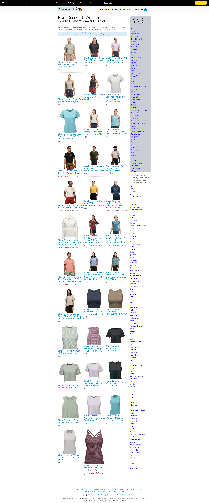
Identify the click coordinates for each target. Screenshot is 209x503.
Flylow (133, 63)
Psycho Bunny (134, 371)
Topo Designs (135, 168)
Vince (131, 461)
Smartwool (133, 418)
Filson (132, 252)
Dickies (132, 241)
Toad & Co (134, 166)
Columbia (134, 50)
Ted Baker (133, 431)
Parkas (109, 491)
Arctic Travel (134, 489)
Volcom (132, 466)
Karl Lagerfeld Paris (136, 286)
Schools (126, 489)
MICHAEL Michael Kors (139, 110)
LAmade (134, 81)
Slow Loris (134, 152)
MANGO (134, 105)
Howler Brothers (135, 276)
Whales (141, 489)
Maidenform (135, 100)
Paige (131, 344)
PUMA (132, 373)
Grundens (133, 268)
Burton (133, 42)
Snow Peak (133, 421)
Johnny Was (135, 76)
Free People (135, 65)
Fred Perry (133, 263)
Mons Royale (134, 323)
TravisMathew (134, 450)
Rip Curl (132, 395)
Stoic (133, 158)
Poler (131, 363)
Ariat (132, 28)
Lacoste (132, 300)
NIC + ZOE (134, 129)
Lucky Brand (135, 94)
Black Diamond (136, 39)
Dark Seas (133, 239)
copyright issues (109, 495)
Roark (132, 397)
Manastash (133, 315)
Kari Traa (134, 79)
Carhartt (134, 47)
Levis (131, 302)
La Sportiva (135, 84)
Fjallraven (134, 60)
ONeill (132, 336)
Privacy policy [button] (108, 3)
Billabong (134, 36)
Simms (132, 413)
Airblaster (133, 191)
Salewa (132, 402)
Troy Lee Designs (135, 453)
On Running (134, 334)
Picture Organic (135, 355)
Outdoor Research (137, 131)
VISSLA (132, 463)
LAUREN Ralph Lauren (138, 86)
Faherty (132, 249)
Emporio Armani (135, 244)
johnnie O (133, 284)
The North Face (136, 163)
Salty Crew (133, 405)
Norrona (132, 331)
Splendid (134, 155)
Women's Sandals (90, 491)
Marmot (134, 108)
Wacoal (133, 171)
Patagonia (134, 137)
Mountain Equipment (138, 121)
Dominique (135, 55)
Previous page (87, 33)
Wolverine (133, 468)
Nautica (134, 126)
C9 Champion (134, 220)
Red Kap (132, 384)
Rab (132, 142)
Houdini (132, 273)
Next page (99, 33)
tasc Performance (136, 429)
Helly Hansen (135, 73)
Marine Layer (134, 318)
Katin (131, 289)
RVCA (131, 400)
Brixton (132, 215)
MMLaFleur (135, 115)
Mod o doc (135, 118)
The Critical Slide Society (138, 434)
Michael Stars (135, 113)
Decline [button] (191, 3)
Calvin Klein (135, 44)
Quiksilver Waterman (137, 376)
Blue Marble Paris (136, 210)
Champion (133, 231)
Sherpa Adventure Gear (138, 410)
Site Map (67, 489)
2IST (131, 186)
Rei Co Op (133, 387)
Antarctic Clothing (117, 489)
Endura (132, 247)
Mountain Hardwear (138, 123)
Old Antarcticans (83, 489)
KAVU (131, 292)
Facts (91, 489)
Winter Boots (101, 491)
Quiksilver (133, 379)
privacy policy (120, 495)
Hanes (133, 68)
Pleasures (133, 358)
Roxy (132, 147)
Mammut (134, 102)
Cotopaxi (134, 52)
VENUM (132, 458)
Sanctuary (134, 150)
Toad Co (132, 442)
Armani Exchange (136, 197)
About (100, 495)
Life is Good (135, 89)
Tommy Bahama (135, 445)
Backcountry (135, 34)
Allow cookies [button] (201, 3)
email (128, 495)
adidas (133, 26)
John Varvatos (134, 281)
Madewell (134, 97)
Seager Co (133, 408)
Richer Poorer (134, 392)
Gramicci (133, 265)
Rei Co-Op (134, 145)
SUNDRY (134, 160)
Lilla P (133, 92)
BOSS (131, 212)
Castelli (132, 228)
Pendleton (133, 352)
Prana (133, 139)
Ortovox (132, 339)
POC (131, 360)
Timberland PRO (135, 439)
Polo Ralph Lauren (136, 365)
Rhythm (132, 389)
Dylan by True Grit (137, 57)
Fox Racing (133, 260)
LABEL (132, 297)
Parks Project (135, 134)
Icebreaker (133, 278)
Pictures (74, 489)
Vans (131, 455)
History (96, 489)
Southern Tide (134, 424)
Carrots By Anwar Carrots (138, 226)
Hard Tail (134, 71)
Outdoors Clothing (118, 491)
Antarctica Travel (105, 489)
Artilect (133, 31)
